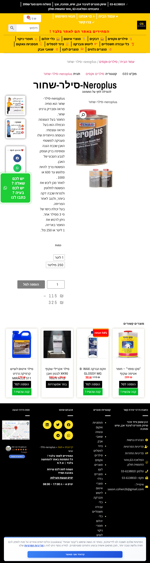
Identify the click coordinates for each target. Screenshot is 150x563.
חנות (60, 447)
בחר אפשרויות (57, 384)
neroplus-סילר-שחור (58, 74)
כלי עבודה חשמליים (97, 507)
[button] (83, 114)
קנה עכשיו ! (128, 391)
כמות (58, 245)
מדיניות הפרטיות (33, 545)
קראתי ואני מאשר (75, 554)
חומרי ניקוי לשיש (99, 530)
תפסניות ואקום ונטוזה (98, 427)
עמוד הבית (127, 62)
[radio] (59, 257)
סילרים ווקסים (108, 62)
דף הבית (69, 447)
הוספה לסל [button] (128, 384)
